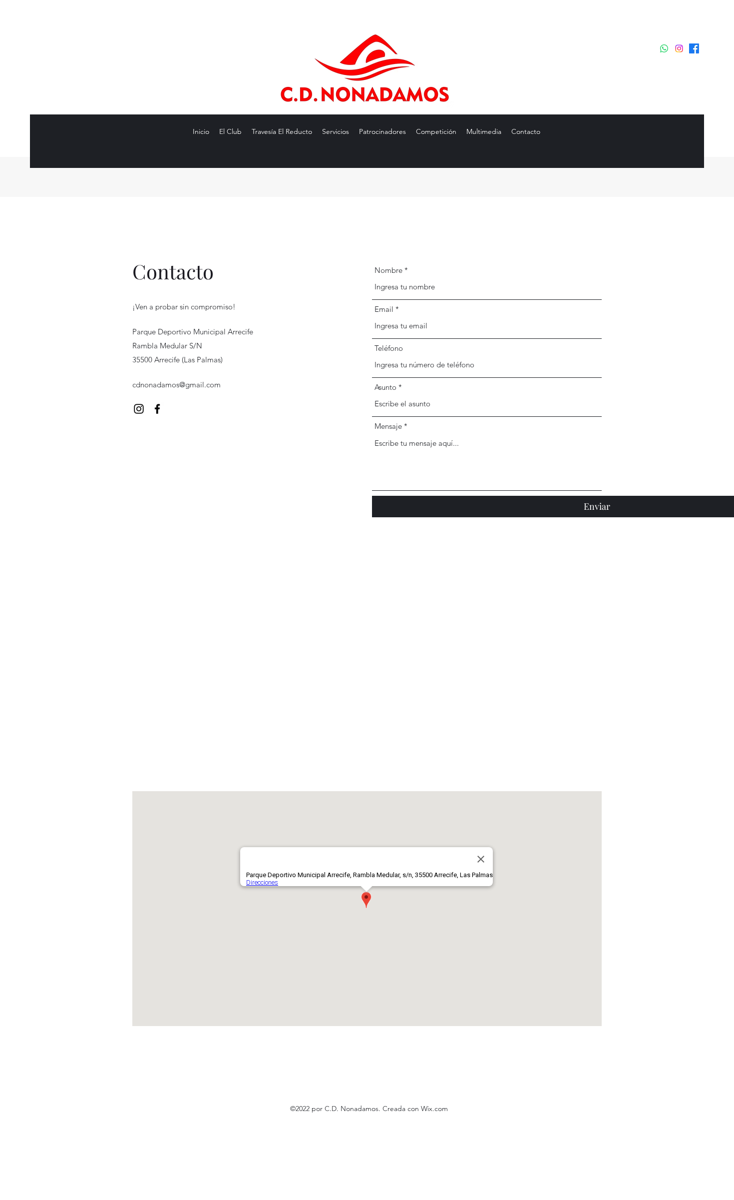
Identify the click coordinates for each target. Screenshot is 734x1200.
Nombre (388, 270)
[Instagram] (679, 48)
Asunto (385, 387)
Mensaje (388, 426)
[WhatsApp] (664, 48)
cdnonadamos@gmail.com (176, 384)
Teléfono (388, 348)
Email (383, 309)
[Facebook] (694, 48)
